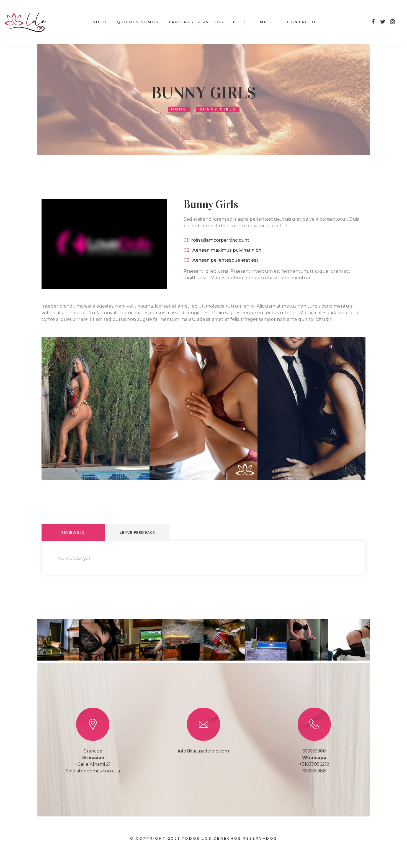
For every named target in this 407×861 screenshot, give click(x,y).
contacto (301, 22)
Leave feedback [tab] (138, 532)
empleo (267, 22)
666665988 (314, 751)
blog (240, 22)
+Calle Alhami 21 (92, 764)
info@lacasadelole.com (203, 751)
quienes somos (138, 22)
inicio (99, 22)
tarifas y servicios (196, 22)
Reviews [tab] (73, 532)
